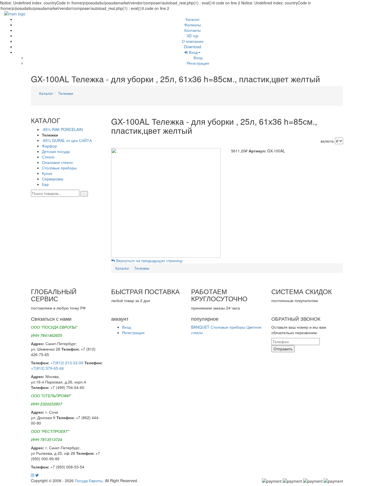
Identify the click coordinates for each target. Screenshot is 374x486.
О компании (192, 41)
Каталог (193, 19)
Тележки (65, 93)
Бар (45, 184)
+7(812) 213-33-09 (66, 362)
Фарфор (49, 146)
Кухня (47, 173)
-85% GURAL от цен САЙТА (67, 140)
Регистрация (198, 63)
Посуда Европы (89, 480)
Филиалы (192, 24)
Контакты (192, 30)
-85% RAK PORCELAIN (62, 129)
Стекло (48, 157)
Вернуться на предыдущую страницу (149, 260)
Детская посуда (56, 151)
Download (192, 46)
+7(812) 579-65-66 (47, 368)
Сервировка (52, 178)
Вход (193, 52)
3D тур (192, 35)
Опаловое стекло (57, 162)
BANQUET (200, 327)
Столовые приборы (59, 167)
